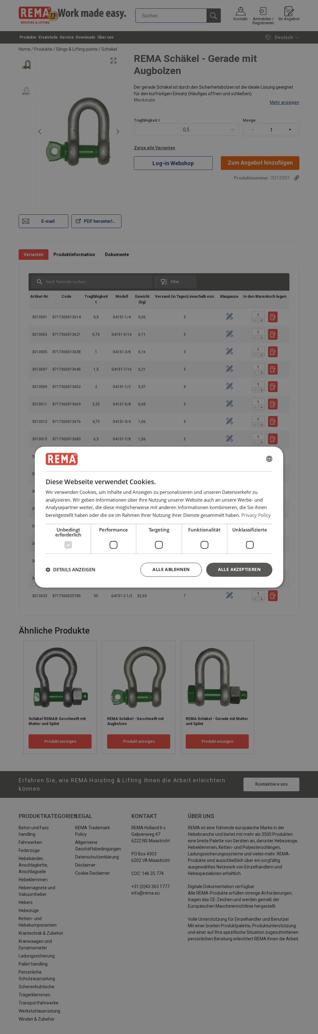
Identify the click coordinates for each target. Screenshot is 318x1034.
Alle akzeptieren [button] (239, 569)
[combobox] (269, 459)
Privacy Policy (256, 515)
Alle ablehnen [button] (170, 569)
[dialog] (159, 517)
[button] (70, 569)
